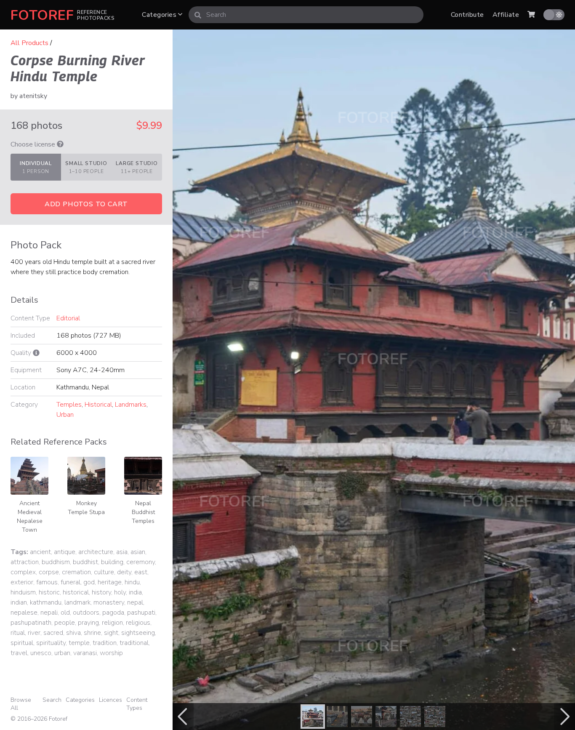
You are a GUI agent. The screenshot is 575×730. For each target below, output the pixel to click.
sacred (53, 632)
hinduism (23, 592)
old (65, 612)
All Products (29, 43)
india (135, 592)
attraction (25, 562)
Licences (110, 700)
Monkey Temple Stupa (86, 507)
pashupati (141, 612)
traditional (134, 642)
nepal (135, 602)
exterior (22, 582)
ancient (40, 552)
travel (19, 653)
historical (76, 592)
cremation (76, 572)
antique (64, 552)
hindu (132, 582)
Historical (98, 404)
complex (23, 572)
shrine (92, 632)
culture (104, 572)
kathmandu (45, 602)
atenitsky (33, 96)
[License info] (60, 144)
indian (19, 602)
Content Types (136, 704)
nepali (49, 612)
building (112, 562)
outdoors (86, 612)
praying (88, 622)
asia (122, 552)
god (89, 582)
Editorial (68, 318)
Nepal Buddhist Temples (143, 512)
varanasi (85, 653)
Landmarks (130, 404)
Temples (69, 404)
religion (112, 622)
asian (137, 552)
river (34, 632)
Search (52, 700)
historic (49, 592)
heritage (110, 582)
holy (120, 592)
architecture (95, 552)
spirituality (51, 642)
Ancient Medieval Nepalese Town (30, 516)
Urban (65, 414)
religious (138, 622)
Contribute (467, 14)
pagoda (113, 612)
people (64, 622)
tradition (105, 642)
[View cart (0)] (531, 14)
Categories (160, 14)
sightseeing (138, 632)
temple (79, 642)
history (101, 592)
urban (62, 653)
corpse (49, 572)
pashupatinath (31, 622)
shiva (73, 632)
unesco (40, 653)
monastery (108, 602)
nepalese (24, 612)
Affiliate (505, 14)
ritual (18, 632)
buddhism (56, 562)
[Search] (197, 14)
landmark (77, 602)
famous (47, 582)
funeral (70, 582)
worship (111, 653)
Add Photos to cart (86, 204)
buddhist (85, 562)
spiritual (22, 642)
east (140, 572)
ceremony (140, 562)
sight (111, 632)
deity (124, 572)
